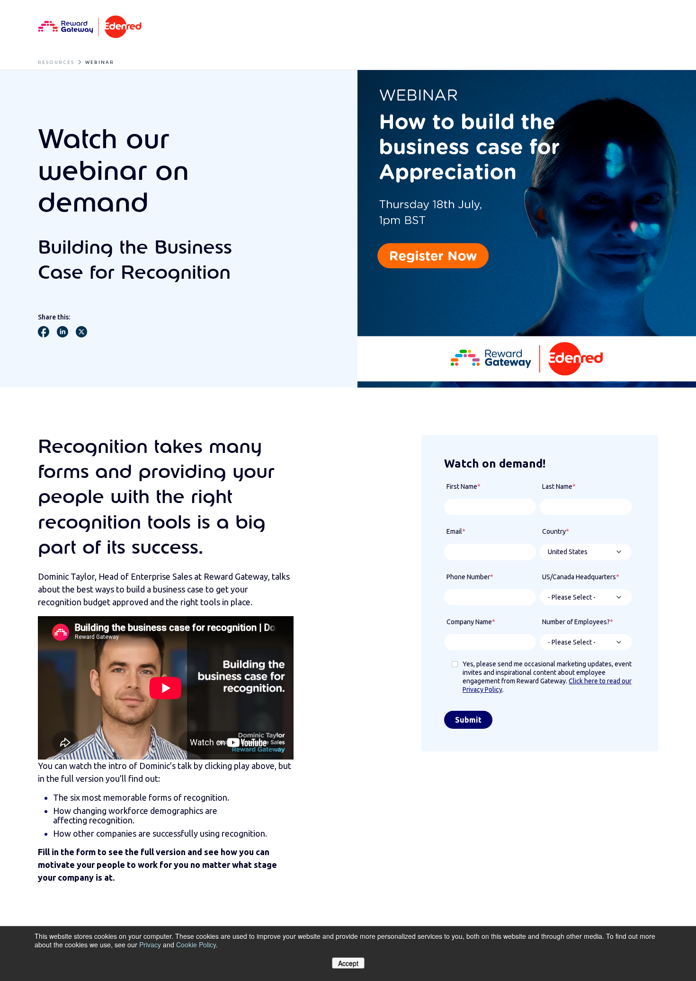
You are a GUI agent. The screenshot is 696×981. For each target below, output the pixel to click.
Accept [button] (348, 963)
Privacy (150, 944)
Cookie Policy (196, 944)
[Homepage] (90, 27)
